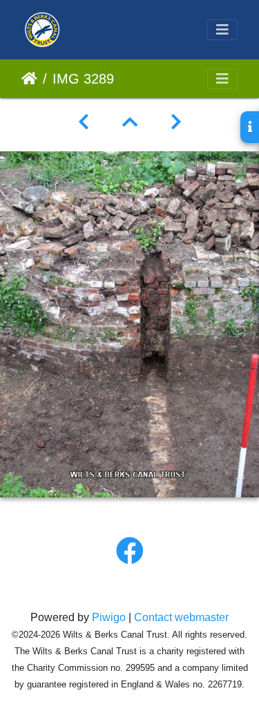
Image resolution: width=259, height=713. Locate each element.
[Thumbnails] (130, 122)
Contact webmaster (181, 617)
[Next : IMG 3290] (176, 122)
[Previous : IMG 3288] (83, 122)
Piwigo (109, 617)
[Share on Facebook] (129, 551)
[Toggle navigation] (222, 29)
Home (29, 78)
